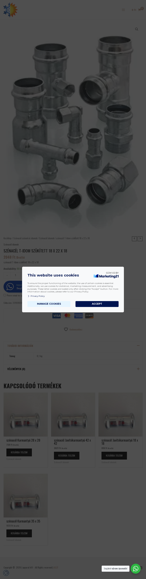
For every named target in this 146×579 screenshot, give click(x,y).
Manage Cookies (49, 303)
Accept (97, 303)
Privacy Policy (38, 296)
